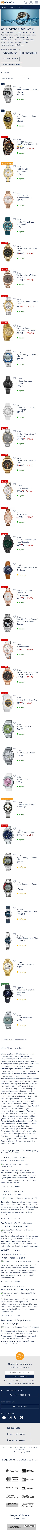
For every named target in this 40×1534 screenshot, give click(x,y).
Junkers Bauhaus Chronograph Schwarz (25, 381)
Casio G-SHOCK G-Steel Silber (26, 752)
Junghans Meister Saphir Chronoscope (27, 566)
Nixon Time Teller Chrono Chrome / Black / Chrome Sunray (27, 619)
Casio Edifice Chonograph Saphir (26, 831)
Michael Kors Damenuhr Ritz (22, 513)
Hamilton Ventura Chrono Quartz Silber (27, 937)
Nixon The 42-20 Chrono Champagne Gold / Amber (26, 328)
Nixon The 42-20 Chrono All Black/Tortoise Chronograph (27, 142)
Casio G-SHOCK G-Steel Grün (25, 725)
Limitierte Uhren (29, 53)
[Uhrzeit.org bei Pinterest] (21, 1418)
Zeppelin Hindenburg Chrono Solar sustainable (26, 990)
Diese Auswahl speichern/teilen (15, 1040)
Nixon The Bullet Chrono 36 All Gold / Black (28, 248)
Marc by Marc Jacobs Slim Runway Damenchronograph (25, 593)
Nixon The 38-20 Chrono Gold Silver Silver (28, 302)
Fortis (34, 1121)
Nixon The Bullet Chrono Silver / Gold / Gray (26, 434)
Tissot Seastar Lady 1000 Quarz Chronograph (26, 407)
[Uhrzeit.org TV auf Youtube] (15, 1418)
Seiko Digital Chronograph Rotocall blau (27, 354)
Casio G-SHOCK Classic (23, 778)
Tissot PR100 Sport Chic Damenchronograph (24, 169)
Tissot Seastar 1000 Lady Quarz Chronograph (26, 222)
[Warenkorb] (31, 3)
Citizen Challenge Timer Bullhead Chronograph (26, 805)
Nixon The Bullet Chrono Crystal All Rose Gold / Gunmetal (27, 672)
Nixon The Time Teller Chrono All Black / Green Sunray (26, 540)
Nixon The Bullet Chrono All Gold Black (26, 460)
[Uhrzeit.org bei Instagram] (10, 1418)
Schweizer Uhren (10, 59)
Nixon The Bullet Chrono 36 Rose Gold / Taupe (26, 275)
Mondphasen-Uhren (11, 65)
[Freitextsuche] (25, 3)
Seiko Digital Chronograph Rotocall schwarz (27, 90)
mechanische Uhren (8, 1106)
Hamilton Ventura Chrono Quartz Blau (27, 910)
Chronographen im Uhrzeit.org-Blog (20, 1150)
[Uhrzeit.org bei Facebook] (4, 1418)
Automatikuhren (10, 53)
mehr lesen (19, 45)
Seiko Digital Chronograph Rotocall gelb (27, 857)
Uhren (26, 1134)
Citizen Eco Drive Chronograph (25, 963)
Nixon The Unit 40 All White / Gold (27, 699)
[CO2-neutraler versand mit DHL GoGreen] (21, 1527)
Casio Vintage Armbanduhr (24, 1016)
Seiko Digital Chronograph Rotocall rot (27, 884)
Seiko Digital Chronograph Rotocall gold (27, 116)
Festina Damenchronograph (24, 487)
